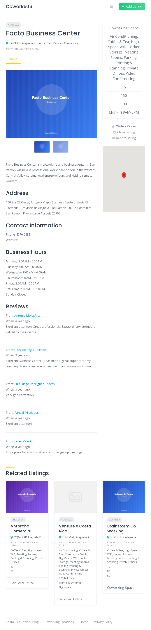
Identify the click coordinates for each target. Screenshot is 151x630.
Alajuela (13, 24)
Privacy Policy (103, 622)
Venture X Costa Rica (75, 528)
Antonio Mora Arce (27, 316)
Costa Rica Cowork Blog (22, 622)
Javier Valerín (23, 441)
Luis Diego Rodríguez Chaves (34, 384)
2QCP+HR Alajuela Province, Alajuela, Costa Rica (126, 537)
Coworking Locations (59, 622)
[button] (124, 176)
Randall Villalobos (26, 413)
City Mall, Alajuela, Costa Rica (77, 537)
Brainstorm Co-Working (122, 528)
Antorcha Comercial (20, 528)
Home (84, 622)
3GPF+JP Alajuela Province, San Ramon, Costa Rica (44, 43)
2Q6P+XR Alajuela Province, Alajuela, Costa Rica (29, 537)
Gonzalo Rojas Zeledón (30, 350)
